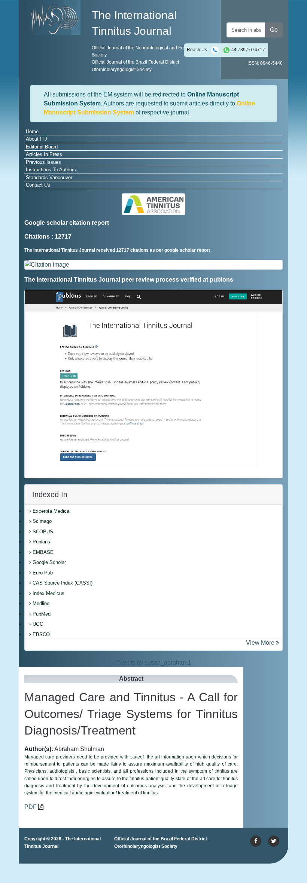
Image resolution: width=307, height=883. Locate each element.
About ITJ (36, 139)
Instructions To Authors (51, 169)
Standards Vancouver (49, 177)
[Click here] (153, 265)
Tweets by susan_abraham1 (153, 662)
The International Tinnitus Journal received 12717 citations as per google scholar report (117, 250)
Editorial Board (42, 147)
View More (261, 643)
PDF (30, 807)
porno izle (54, 860)
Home (32, 131)
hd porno (53, 869)
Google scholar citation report (66, 223)
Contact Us (38, 185)
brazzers (97, 860)
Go (274, 30)
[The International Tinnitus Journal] (52, 17)
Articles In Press (44, 154)
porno (32, 860)
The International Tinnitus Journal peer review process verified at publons (128, 279)
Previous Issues (43, 162)
